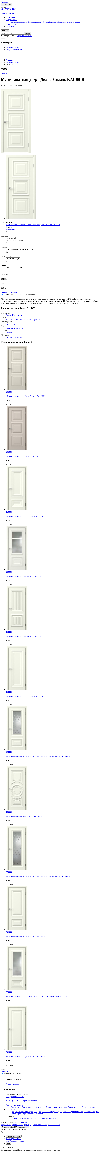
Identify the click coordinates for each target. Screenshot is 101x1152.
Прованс (36, 319)
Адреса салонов (12, 1084)
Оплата (45, 22)
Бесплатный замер (18, 1118)
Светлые (9, 328)
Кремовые (18, 328)
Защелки (87, 1112)
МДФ (19, 337)
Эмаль (8, 315)
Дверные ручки (17, 1112)
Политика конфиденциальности (46, 1125)
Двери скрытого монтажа (56, 1107)
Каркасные (10, 324)
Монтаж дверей (33, 1118)
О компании (11, 24)
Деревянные (11, 337)
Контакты (10, 26)
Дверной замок (76, 1112)
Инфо (18, 1074)
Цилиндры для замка (61, 1112)
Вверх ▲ (5, 1071)
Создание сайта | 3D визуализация (15, 1127)
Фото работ (11, 17)
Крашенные (17, 315)
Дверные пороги (45, 1112)
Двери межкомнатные (15, 1105)
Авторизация (6, 4)
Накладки (39, 1114)
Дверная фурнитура (14, 49)
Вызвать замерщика (19, 22)
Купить (4, 73)
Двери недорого (88, 1107)
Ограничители (28, 1114)
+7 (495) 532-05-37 (13, 1101)
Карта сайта (6, 1125)
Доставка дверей (35, 22)
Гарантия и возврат (48, 1118)
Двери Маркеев (20, 1122)
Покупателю (11, 20)
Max (8, 1143)
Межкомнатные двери (15, 47)
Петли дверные (30, 1112)
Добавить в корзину (9, 292)
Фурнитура (10, 1109)
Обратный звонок (29, 1101)
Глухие (9, 333)
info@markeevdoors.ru (15, 1097)
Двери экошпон (74, 1107)
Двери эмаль (16, 1107)
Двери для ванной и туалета (34, 1107)
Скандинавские (25, 319)
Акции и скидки (73, 22)
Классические (12, 319)
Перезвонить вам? (8, 13)
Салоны (4, 2)
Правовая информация (21, 1125)
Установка (53, 22)
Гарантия (62, 22)
